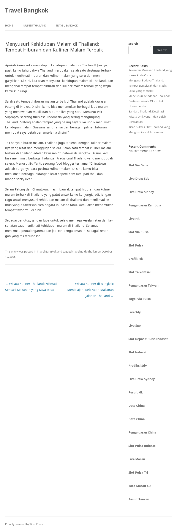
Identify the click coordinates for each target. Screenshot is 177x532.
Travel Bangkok (26, 10)
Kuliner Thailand (34, 25)
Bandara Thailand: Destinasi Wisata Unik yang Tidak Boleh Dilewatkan (147, 116)
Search (133, 43)
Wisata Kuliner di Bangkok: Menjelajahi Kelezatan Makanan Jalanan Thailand (90, 290)
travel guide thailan (84, 251)
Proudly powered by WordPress (24, 524)
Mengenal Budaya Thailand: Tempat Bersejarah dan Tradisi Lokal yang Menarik (147, 85)
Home (9, 25)
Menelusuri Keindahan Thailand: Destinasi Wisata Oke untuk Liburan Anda (149, 101)
